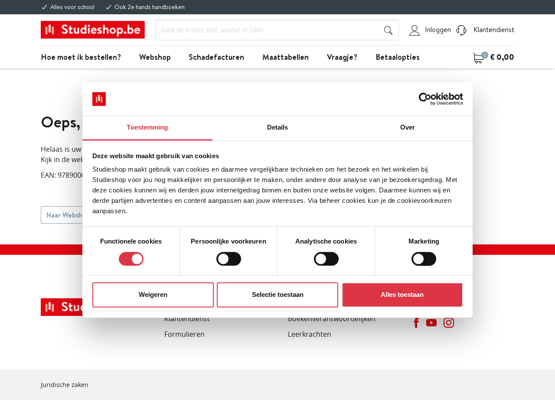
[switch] (228, 259)
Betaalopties (397, 57)
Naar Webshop (68, 215)
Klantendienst (493, 29)
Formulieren (184, 334)
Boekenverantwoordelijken (331, 318)
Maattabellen (285, 57)
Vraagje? (342, 57)
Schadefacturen (216, 57)
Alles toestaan (402, 295)
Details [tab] (277, 127)
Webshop (155, 57)
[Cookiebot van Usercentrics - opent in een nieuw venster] (425, 98)
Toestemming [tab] (147, 127)
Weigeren (153, 295)
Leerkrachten (309, 334)
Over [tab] (407, 127)
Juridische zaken (64, 384)
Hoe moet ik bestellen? (81, 57)
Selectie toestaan (278, 295)
